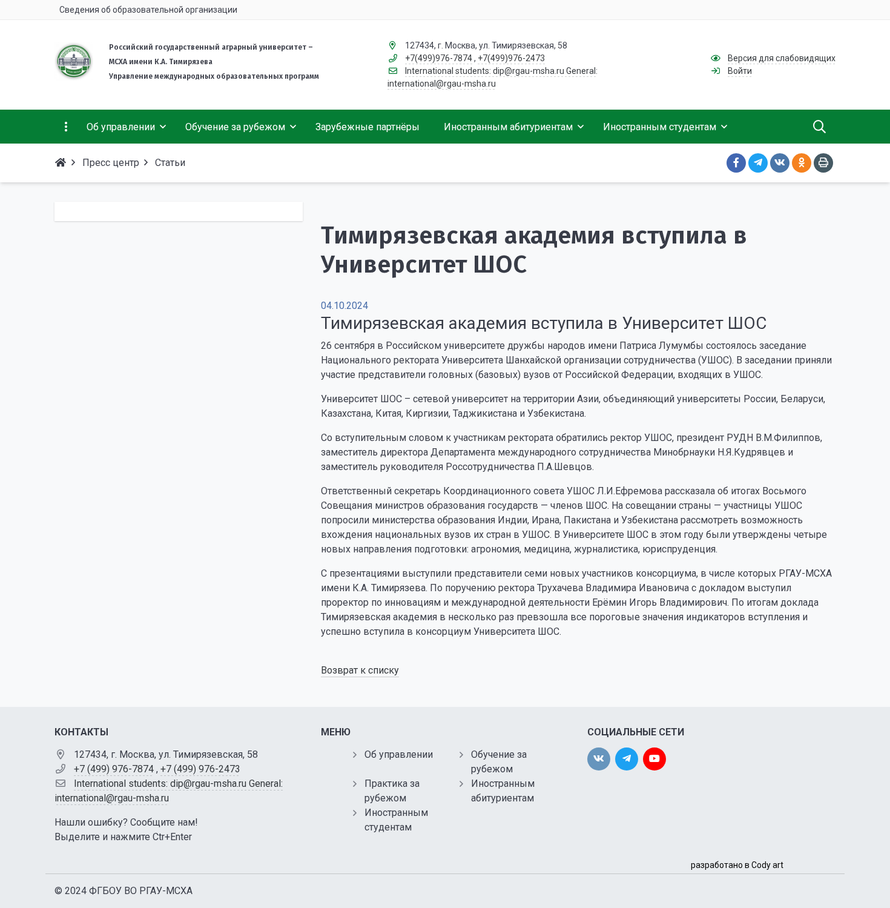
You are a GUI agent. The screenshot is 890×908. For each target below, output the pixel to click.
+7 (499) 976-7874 (114, 769)
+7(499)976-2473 (511, 58)
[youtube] (654, 758)
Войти (740, 71)
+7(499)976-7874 (438, 58)
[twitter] (626, 758)
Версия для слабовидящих (782, 58)
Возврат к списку (360, 670)
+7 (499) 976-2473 (200, 769)
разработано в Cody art (737, 865)
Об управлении (398, 754)
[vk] (598, 758)
